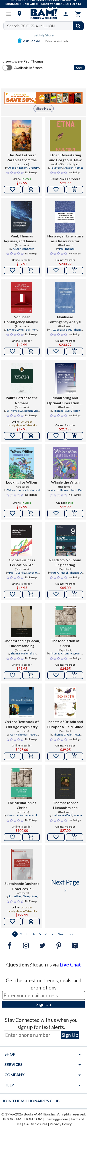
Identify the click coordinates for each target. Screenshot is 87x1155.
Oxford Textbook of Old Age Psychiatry (22, 724)
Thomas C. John (63, 734)
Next (61, 934)
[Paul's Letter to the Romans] (22, 378)
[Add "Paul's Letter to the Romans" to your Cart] (31, 436)
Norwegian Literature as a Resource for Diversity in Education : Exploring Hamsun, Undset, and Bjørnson (65, 239)
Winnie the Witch (65, 482)
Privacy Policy (61, 1124)
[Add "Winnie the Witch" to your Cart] (74, 513)
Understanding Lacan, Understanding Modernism (22, 643)
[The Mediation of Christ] (65, 621)
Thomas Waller (20, 653)
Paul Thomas (67, 248)
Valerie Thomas (16, 490)
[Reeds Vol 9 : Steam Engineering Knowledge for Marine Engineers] (65, 541)
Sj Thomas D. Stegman (20, 410)
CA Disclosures (35, 1124)
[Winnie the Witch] (65, 463)
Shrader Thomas (73, 167)
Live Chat (70, 965)
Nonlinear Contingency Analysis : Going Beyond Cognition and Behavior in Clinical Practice (21, 320)
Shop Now (43, 108)
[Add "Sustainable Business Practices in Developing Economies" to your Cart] (31, 921)
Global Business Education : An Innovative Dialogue (21, 563)
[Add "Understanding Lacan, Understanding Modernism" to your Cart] (31, 675)
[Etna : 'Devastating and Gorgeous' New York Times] (65, 136)
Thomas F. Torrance (62, 653)
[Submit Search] (78, 25)
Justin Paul (15, 896)
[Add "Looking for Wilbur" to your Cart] (31, 513)
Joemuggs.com (56, 1119)
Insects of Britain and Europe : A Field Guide (65, 724)
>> (71, 934)
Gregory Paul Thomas (26, 169)
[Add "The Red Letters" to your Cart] (31, 189)
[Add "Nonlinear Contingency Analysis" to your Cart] (31, 351)
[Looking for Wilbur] (21, 463)
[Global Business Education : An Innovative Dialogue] (21, 541)
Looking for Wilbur (21, 482)
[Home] (43, 14)
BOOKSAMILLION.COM (23, 1119)
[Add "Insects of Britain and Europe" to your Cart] (74, 756)
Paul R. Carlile (17, 572)
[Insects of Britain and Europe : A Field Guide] (65, 702)
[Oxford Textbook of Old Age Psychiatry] (21, 702)
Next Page (65, 885)
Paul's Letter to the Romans (22, 400)
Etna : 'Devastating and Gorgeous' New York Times (65, 158)
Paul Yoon (56, 167)
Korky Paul (33, 490)
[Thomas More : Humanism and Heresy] (65, 783)
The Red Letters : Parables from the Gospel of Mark (22, 158)
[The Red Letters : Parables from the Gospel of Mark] (22, 136)
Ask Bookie (31, 41)
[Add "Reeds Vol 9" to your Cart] (74, 594)
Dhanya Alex (30, 896)
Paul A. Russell (59, 572)
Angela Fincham (17, 167)
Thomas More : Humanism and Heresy (65, 805)
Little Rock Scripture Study (25, 412)
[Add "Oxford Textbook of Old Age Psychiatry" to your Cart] (31, 756)
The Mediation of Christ (65, 643)
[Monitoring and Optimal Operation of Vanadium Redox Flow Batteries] (65, 378)
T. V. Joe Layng (15, 329)
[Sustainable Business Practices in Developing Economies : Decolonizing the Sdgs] (22, 864)
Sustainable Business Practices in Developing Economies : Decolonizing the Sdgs (22, 886)
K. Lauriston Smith (23, 248)
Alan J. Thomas (19, 734)
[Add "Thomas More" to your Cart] (74, 837)
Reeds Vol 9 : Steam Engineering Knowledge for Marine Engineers (65, 563)
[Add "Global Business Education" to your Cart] (31, 594)
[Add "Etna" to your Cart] (74, 189)
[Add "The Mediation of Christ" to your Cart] (74, 675)
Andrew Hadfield (62, 815)
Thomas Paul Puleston (67, 410)
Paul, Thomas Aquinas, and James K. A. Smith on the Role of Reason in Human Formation (22, 239)
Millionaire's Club (56, 41)
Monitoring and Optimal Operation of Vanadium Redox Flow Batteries (65, 400)
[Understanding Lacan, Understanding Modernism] (21, 621)
